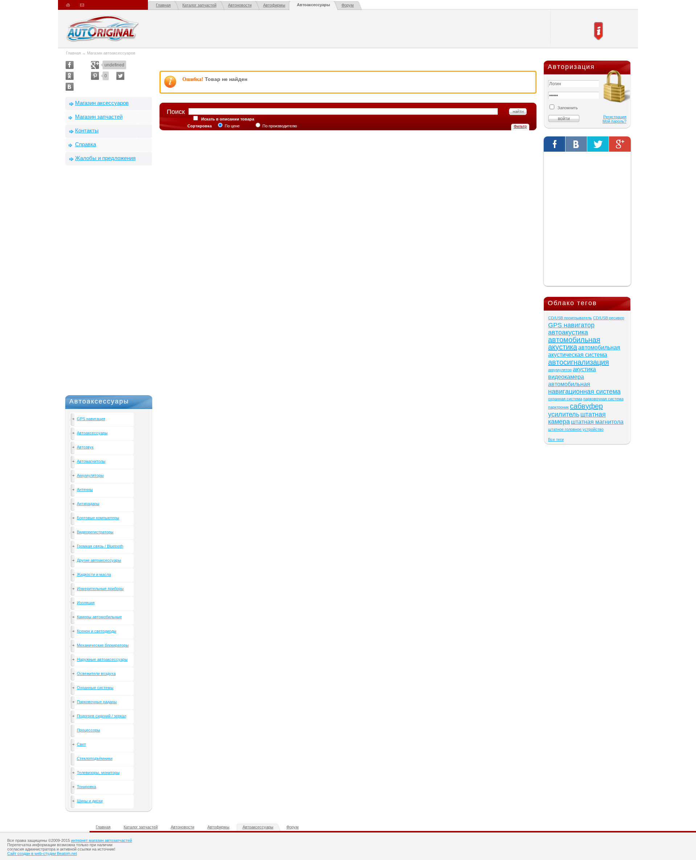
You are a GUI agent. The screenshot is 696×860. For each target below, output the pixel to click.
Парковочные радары (97, 702)
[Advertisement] (109, 282)
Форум (347, 5)
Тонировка (86, 787)
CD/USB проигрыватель (570, 318)
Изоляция (86, 603)
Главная (163, 5)
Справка (85, 144)
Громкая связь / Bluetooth (100, 546)
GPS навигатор (571, 325)
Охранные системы (95, 687)
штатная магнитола (597, 422)
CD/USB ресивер (608, 318)
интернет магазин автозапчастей (101, 840)
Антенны (85, 489)
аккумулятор (560, 370)
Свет (81, 744)
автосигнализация (578, 362)
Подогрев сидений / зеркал (101, 716)
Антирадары (88, 503)
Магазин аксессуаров (102, 103)
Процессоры (88, 730)
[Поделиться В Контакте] (69, 86)
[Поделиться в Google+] (95, 65)
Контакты (87, 130)
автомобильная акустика (574, 343)
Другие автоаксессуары (99, 560)
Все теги (556, 439)
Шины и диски (90, 801)
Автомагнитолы (91, 461)
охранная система (565, 399)
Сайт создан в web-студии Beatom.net (42, 853)
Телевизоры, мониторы (98, 772)
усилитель (563, 414)
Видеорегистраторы (95, 532)
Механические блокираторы (103, 645)
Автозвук (85, 447)
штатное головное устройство (576, 429)
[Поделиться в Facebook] (69, 65)
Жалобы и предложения (105, 158)
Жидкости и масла (94, 574)
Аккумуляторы (90, 475)
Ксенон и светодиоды (96, 631)
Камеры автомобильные (99, 617)
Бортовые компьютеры (98, 518)
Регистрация (614, 117)
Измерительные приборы (100, 588)
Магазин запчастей (99, 117)
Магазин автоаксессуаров (111, 53)
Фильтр (520, 126)
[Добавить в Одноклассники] (69, 75)
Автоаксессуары (313, 5)
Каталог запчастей (199, 5)
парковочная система (603, 399)
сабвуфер (586, 406)
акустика (584, 369)
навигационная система (584, 391)
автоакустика (568, 332)
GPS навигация (91, 419)
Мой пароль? (614, 121)
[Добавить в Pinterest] (95, 75)
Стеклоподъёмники (94, 758)
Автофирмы (274, 5)
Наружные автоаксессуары (102, 659)
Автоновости (240, 5)
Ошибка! (192, 79)
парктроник (558, 407)
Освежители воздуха (96, 673)
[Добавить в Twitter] (120, 75)
